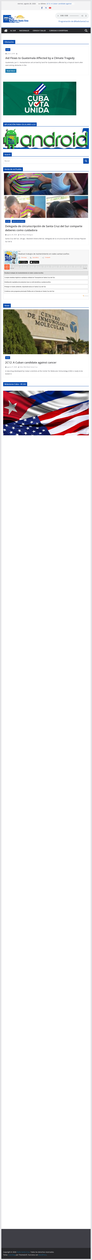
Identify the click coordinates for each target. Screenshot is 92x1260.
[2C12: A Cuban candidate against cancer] (46, 331)
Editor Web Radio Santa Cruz (28, 367)
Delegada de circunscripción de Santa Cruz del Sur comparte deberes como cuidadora (58, 4)
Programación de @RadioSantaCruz (74, 21)
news (7, 49)
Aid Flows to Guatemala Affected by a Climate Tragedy (39, 58)
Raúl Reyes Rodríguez (26, 235)
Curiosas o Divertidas (58, 30)
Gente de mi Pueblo (18, 221)
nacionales (24, 30)
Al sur (13, 30)
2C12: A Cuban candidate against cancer (30, 362)
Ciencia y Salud (39, 30)
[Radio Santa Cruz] (6, 30)
